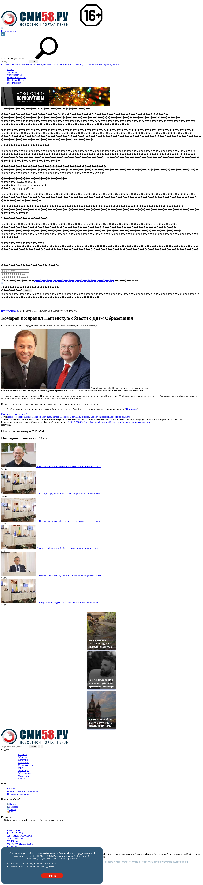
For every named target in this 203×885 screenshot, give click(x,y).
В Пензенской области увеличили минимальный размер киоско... (70, 575)
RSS (11, 812)
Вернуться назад (9, 311)
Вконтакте (14, 804)
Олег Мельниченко (79, 416)
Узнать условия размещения (135, 422)
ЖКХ (70, 64)
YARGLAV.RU (14, 841)
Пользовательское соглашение (22, 791)
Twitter (12, 809)
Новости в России (16, 77)
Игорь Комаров (61, 416)
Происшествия (59, 64)
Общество (24, 64)
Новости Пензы (23, 416)
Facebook (13, 807)
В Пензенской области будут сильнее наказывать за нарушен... (68, 521)
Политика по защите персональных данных (32, 866)
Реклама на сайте (10, 31)
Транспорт (79, 64)
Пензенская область (42, 416)
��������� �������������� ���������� (74, 280)
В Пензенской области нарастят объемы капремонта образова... (69, 466)
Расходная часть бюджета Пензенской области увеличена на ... (68, 602)
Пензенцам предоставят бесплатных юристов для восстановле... (69, 493)
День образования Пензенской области (110, 416)
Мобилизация (14, 83)
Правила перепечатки (18, 794)
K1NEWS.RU (14, 830)
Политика (35, 64)
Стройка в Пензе (15, 80)
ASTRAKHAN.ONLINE (19, 835)
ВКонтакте (131, 409)
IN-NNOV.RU (14, 846)
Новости (14, 64)
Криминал (46, 64)
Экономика (13, 72)
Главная (5, 64)
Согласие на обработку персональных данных (33, 863)
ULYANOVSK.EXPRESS (20, 843)
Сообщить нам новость (65, 311)
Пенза (10, 416)
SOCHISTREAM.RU (17, 838)
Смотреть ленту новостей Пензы (17, 414)
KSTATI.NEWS (15, 833)
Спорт (10, 69)
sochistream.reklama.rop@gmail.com (103, 422)
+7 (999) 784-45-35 (76, 422)
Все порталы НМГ (10, 825)
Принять (52, 875)
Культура (114, 64)
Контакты (12, 788)
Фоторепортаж (14, 74)
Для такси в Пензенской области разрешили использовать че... (68, 548)
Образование (92, 64)
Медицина (104, 64)
